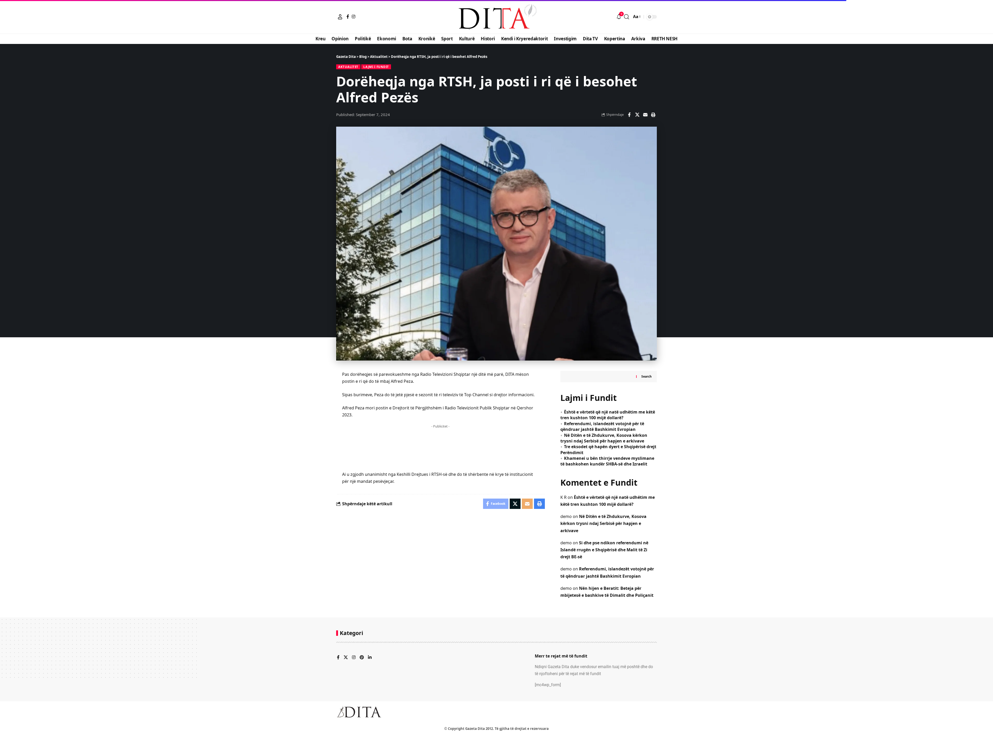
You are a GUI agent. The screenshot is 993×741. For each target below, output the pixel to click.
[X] (346, 657)
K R (563, 497)
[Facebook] (347, 16)
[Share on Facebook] (629, 115)
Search (646, 376)
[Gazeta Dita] (496, 17)
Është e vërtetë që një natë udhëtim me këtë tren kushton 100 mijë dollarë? (607, 415)
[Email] (645, 115)
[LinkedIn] (369, 657)
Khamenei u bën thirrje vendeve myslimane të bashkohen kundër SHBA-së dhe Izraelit (607, 461)
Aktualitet (348, 67)
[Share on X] (637, 115)
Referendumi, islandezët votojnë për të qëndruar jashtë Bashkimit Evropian (602, 426)
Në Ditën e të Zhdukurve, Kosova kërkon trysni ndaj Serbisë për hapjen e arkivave (603, 438)
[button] (340, 16)
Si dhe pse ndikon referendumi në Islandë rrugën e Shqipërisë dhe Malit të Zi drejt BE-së (604, 550)
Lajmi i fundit (376, 67)
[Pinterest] (362, 657)
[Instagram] (353, 16)
